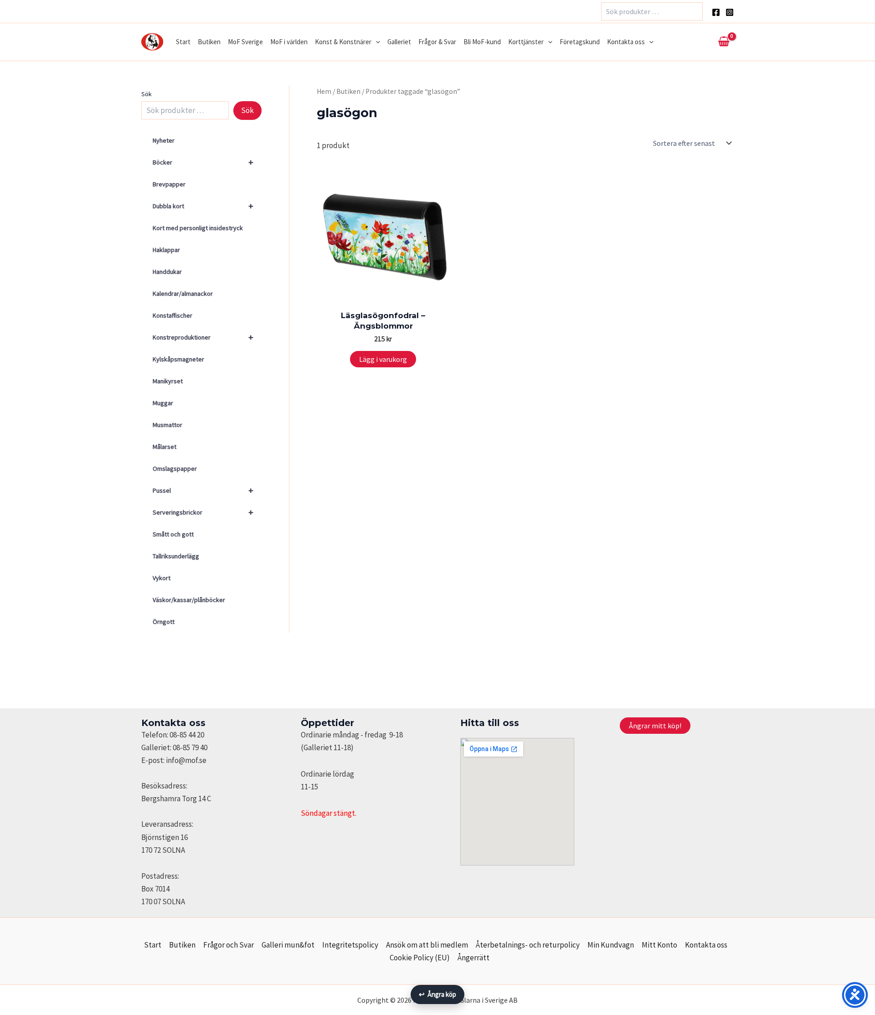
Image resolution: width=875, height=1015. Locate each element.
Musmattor (167, 425)
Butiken (209, 41)
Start (183, 41)
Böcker (203, 162)
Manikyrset (168, 381)
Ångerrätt (473, 958)
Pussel (203, 490)
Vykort (161, 578)
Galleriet (399, 41)
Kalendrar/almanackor (183, 293)
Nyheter (164, 140)
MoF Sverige (245, 41)
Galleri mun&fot (288, 945)
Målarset (164, 447)
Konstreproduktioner (203, 337)
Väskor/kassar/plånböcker (189, 600)
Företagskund (580, 41)
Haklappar (166, 250)
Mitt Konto (659, 945)
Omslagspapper (175, 468)
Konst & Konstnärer (343, 41)
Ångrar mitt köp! (655, 725)
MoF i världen (289, 41)
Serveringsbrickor (203, 512)
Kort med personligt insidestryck (198, 228)
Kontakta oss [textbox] (173, 722)
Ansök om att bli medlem (427, 945)
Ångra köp (437, 994)
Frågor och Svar (228, 945)
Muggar (163, 403)
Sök (146, 94)
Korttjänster (526, 41)
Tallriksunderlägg (176, 556)
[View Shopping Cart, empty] (724, 42)
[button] (375, 42)
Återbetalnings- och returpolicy (528, 945)
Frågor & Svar (437, 41)
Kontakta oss (626, 41)
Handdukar (167, 272)
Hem (324, 91)
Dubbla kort (203, 205)
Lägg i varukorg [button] (383, 359)
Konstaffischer (172, 315)
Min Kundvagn (610, 945)
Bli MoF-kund (482, 41)
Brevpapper (169, 184)
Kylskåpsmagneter (178, 359)
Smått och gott (173, 534)
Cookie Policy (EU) (420, 958)
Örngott (164, 622)
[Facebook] (716, 12)
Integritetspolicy (350, 945)
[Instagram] (730, 12)
